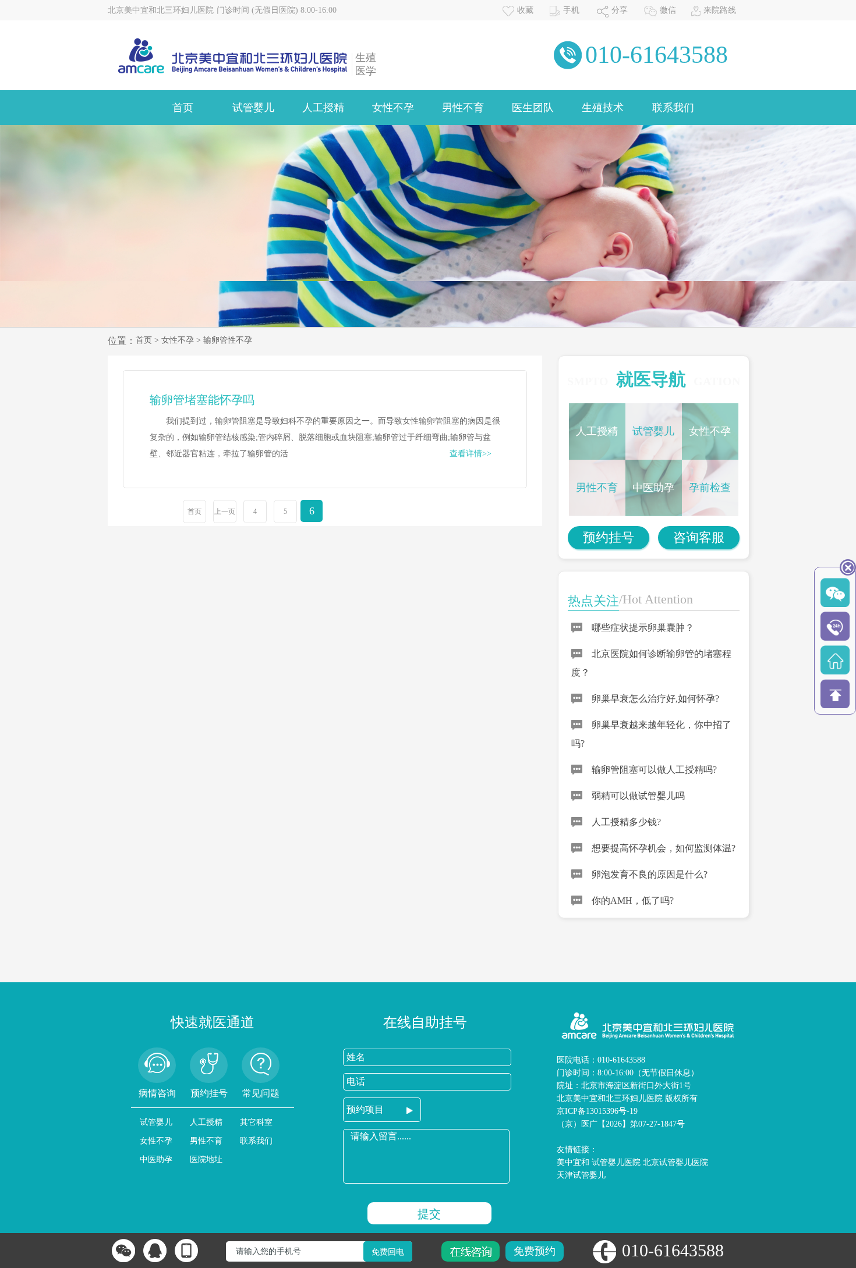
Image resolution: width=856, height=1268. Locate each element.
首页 (182, 107)
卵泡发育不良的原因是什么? (650, 874)
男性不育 (463, 107)
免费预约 (535, 1251)
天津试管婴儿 (581, 1175)
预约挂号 (608, 537)
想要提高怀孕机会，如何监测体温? (663, 848)
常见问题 (261, 1093)
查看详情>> (470, 453)
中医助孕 (653, 487)
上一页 (224, 511)
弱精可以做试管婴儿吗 (638, 796)
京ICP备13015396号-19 (597, 1111)
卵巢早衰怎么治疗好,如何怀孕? (655, 699)
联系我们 (673, 107)
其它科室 (256, 1122)
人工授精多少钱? (626, 822)
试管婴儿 (253, 107)
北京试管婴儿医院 (675, 1162)
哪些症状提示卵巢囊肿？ (643, 628)
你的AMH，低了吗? (633, 900)
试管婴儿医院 (616, 1162)
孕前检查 (710, 487)
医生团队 (533, 107)
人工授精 (323, 107)
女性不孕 (393, 107)
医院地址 (206, 1159)
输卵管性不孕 (227, 340)
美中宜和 (573, 1162)
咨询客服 (698, 537)
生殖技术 (603, 107)
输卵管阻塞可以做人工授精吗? (654, 770)
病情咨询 (157, 1093)
